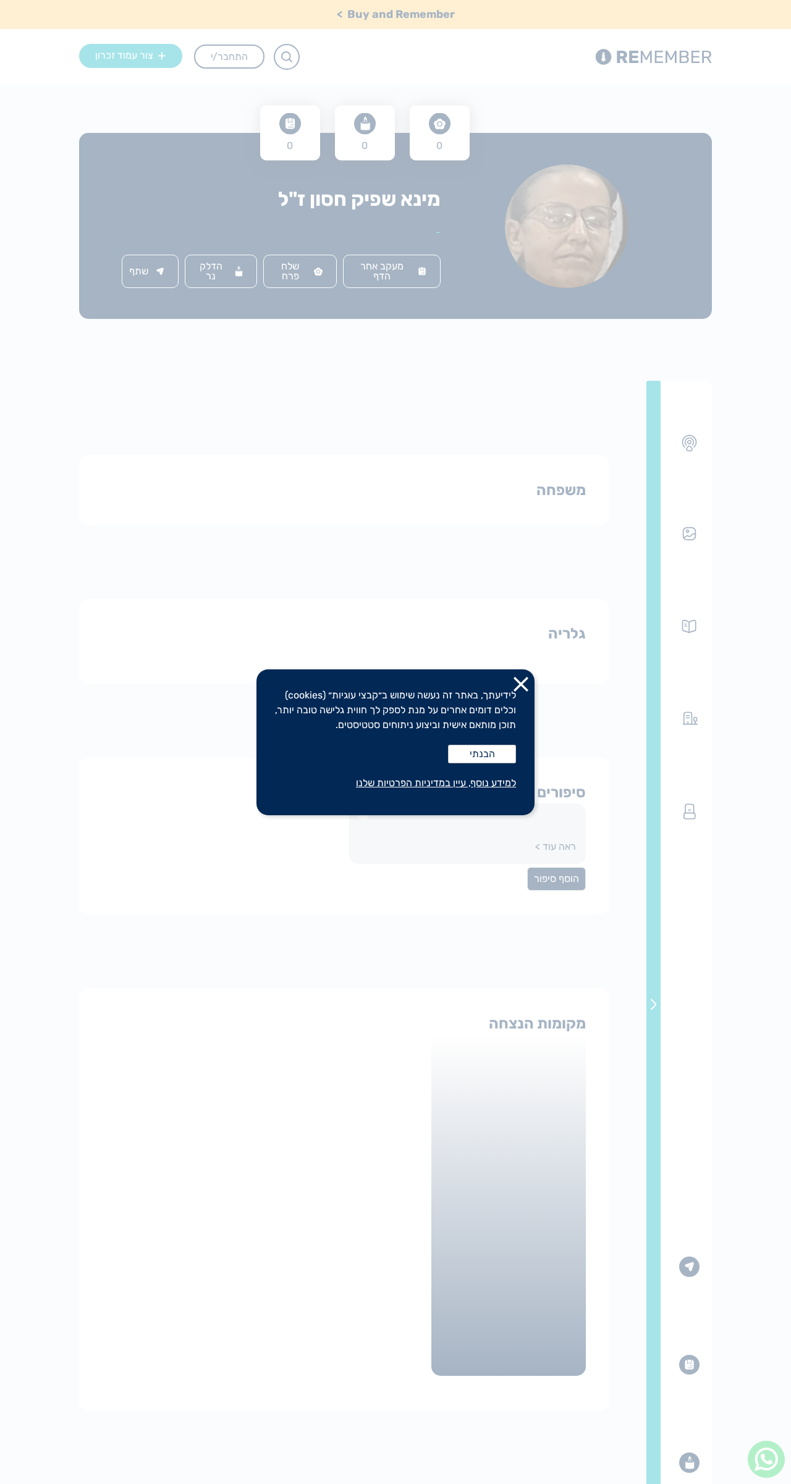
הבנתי (482, 754)
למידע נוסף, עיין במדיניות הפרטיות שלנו (436, 783)
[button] (521, 687)
